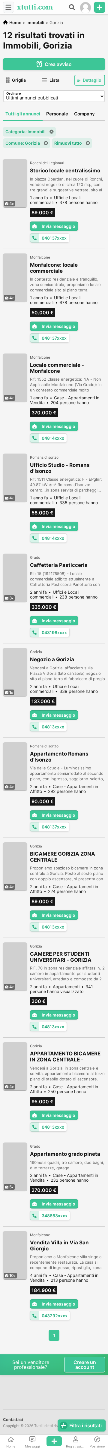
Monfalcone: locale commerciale (54, 268)
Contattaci (13, 1419)
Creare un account (85, 1364)
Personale (57, 114)
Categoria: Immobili (25, 131)
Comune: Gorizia (22, 143)
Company (84, 114)
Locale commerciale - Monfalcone (57, 368)
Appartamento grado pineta (65, 1154)
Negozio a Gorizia (52, 659)
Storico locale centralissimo (65, 171)
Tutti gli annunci (22, 114)
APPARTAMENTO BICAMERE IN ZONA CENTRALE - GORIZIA (65, 1057)
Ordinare (13, 93)
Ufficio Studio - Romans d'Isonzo (60, 468)
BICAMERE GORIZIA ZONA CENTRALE (62, 857)
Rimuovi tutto (68, 143)
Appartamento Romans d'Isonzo (59, 757)
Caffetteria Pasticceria (59, 565)
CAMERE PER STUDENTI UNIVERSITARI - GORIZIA (61, 957)
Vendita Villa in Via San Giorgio (59, 1246)
